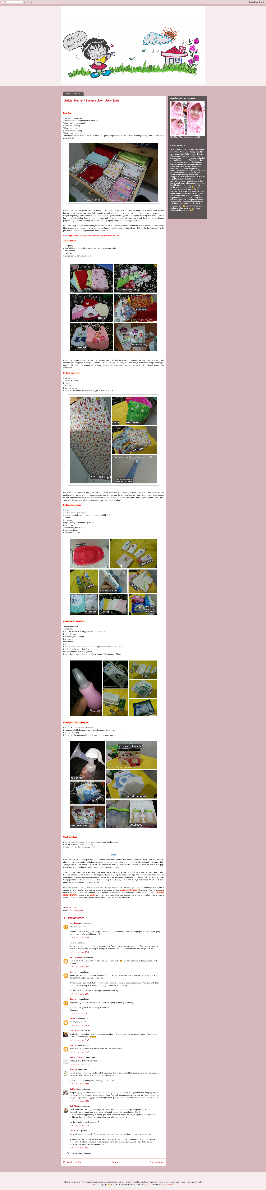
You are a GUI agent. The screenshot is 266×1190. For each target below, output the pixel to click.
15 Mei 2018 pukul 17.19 (79, 1064)
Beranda (116, 1162)
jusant (148, 1184)
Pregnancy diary (76, 911)
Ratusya (73, 972)
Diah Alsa (74, 1106)
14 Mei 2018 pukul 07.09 (79, 938)
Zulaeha (73, 1131)
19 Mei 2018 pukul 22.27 (79, 1148)
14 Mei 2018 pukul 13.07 (79, 994)
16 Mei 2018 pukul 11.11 (79, 1126)
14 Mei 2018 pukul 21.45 (79, 1040)
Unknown (74, 1019)
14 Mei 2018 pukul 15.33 (79, 1013)
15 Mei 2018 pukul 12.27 (79, 1052)
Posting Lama (157, 1162)
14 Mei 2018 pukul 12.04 (79, 967)
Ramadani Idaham (77, 1057)
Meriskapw (74, 923)
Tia (71, 943)
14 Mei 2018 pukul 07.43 (79, 952)
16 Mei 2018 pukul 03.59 (79, 1084)
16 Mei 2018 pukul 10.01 (79, 1101)
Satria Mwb (74, 1031)
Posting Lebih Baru (72, 1162)
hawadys (73, 1069)
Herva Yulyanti (76, 957)
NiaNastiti (74, 1089)
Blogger (170, 1184)
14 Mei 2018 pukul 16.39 (79, 1025)
